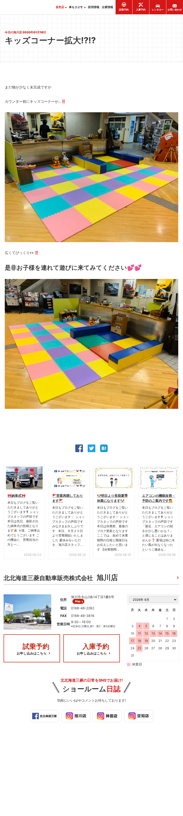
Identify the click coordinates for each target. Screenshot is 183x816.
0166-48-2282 (82, 608)
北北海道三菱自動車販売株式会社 (61, 577)
